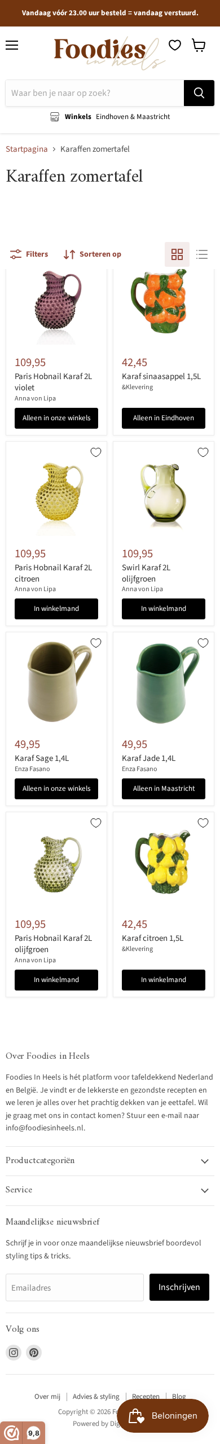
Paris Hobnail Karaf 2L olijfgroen (53, 944)
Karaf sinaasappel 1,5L (161, 376)
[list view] (202, 254)
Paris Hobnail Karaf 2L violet (53, 382)
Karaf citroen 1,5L (152, 938)
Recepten (146, 1397)
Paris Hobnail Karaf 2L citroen (53, 573)
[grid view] (177, 254)
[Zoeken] (199, 93)
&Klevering (137, 387)
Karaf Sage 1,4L (42, 758)
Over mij (47, 1397)
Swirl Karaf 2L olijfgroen (146, 573)
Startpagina (27, 149)
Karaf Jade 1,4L (148, 758)
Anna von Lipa (35, 398)
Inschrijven (179, 1287)
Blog (179, 1397)
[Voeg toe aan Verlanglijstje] (96, 452)
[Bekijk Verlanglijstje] (175, 45)
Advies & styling (96, 1397)
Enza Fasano (32, 769)
